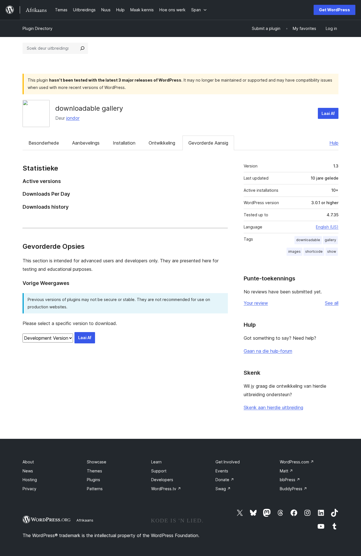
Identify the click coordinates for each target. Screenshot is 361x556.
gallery (330, 240)
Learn (156, 461)
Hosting (30, 479)
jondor (73, 118)
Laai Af (328, 113)
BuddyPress (293, 488)
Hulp (333, 143)
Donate (224, 479)
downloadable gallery (89, 108)
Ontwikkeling (162, 143)
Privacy (29, 488)
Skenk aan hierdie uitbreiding (273, 407)
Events (221, 470)
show (331, 251)
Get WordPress (334, 9)
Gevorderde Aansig (208, 143)
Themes (94, 470)
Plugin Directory (37, 28)
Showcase (96, 461)
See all (331, 303)
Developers (162, 479)
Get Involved (227, 461)
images (294, 251)
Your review (256, 303)
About (28, 461)
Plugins (93, 479)
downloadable (308, 240)
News (28, 470)
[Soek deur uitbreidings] (82, 48)
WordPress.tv (166, 488)
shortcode (314, 251)
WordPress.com (297, 461)
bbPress (290, 479)
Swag (223, 488)
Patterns (95, 488)
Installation (124, 143)
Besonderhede (43, 143)
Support (158, 470)
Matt (286, 470)
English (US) (327, 226)
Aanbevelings (86, 143)
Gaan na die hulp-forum (268, 351)
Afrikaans (84, 520)
